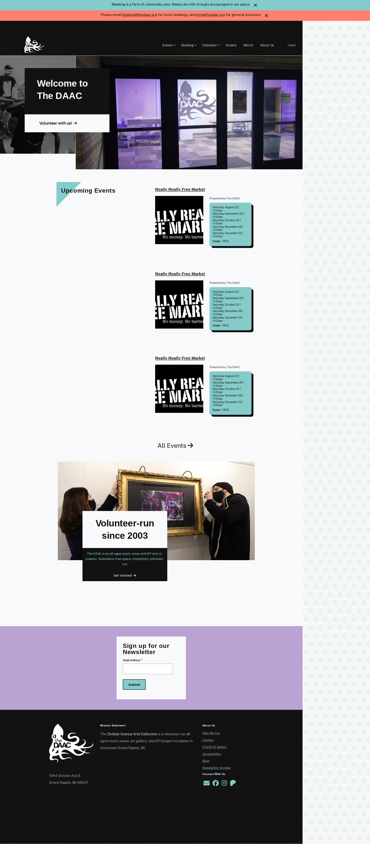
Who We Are (211, 733)
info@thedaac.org (210, 15)
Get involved (123, 575)
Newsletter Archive (216, 768)
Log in (292, 45)
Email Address (131, 660)
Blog (205, 761)
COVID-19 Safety (214, 747)
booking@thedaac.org (139, 15)
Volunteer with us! (55, 123)
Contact (208, 740)
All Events (171, 445)
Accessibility (211, 754)
